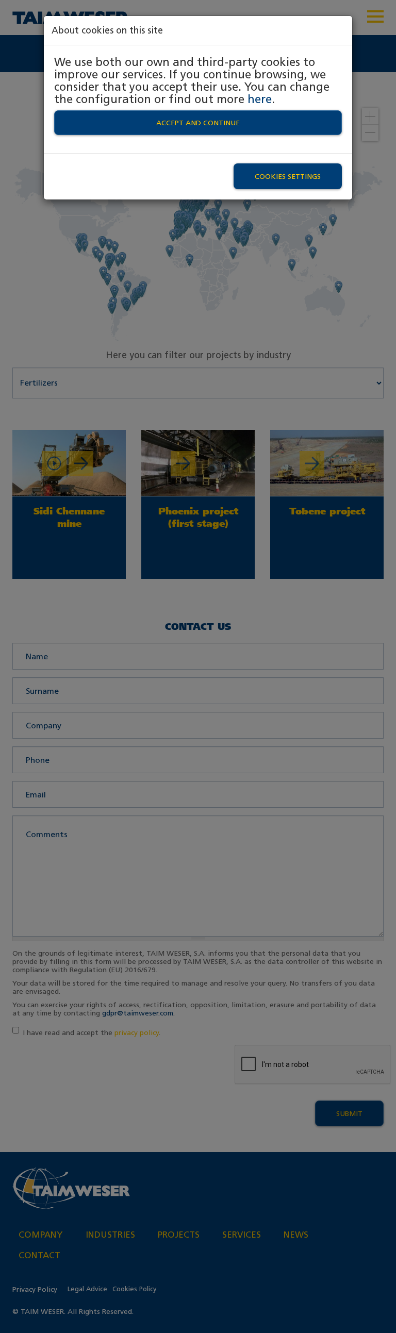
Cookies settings (288, 176)
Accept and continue (198, 123)
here (260, 99)
